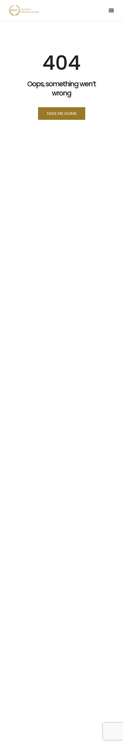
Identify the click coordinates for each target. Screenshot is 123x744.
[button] (111, 10)
